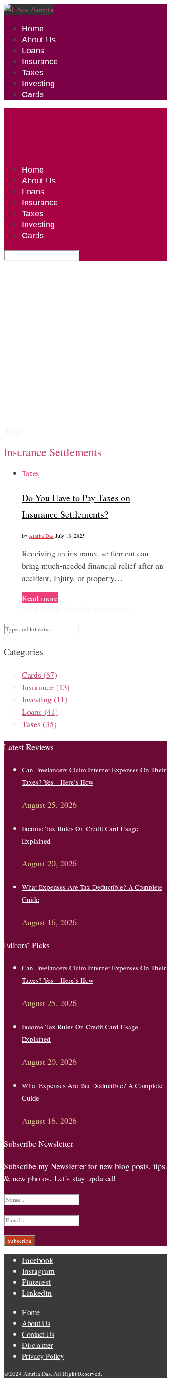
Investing (38, 83)
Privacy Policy (43, 1356)
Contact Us (38, 1334)
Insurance (40, 61)
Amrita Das (41, 535)
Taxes (32, 72)
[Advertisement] (85, 341)
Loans (33, 50)
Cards (33, 94)
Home (33, 28)
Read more (40, 597)
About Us (39, 39)
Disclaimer (37, 1345)
